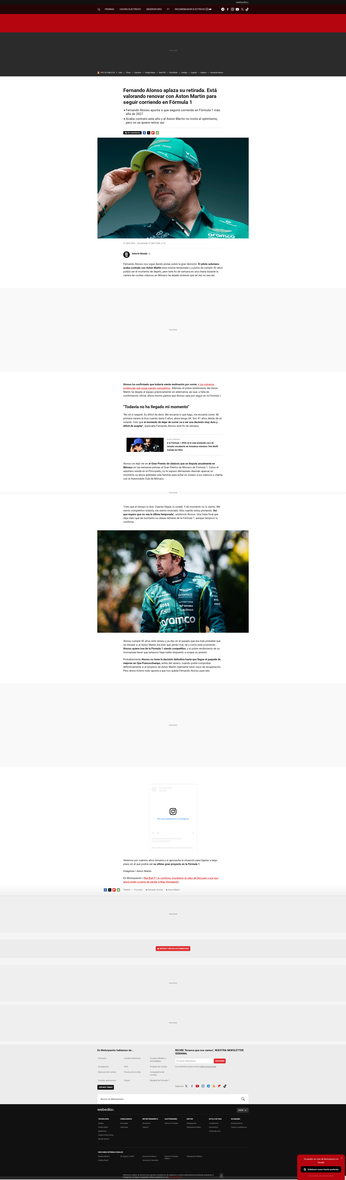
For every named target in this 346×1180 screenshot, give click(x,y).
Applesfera (102, 1131)
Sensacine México (149, 1156)
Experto (203, 73)
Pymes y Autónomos (239, 1127)
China (128, 73)
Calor (120, 73)
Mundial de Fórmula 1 (159, 1080)
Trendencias (214, 1123)
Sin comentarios (133, 133)
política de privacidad (208, 1067)
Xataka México (103, 1156)
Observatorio (154, 9)
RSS (214, 1086)
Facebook (227, 9)
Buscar (243, 1099)
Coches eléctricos (132, 1058)
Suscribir (219, 1061)
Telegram (222, 9)
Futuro (127, 1080)
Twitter (242, 9)
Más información (175, 1177)
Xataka (101, 1123)
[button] (141, 253)
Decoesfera (213, 1127)
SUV (126, 1066)
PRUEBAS (109, 9)
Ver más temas (105, 1087)
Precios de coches (132, 1072)
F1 (168, 9)
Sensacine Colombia (150, 1160)
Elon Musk (173, 73)
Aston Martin (174, 890)
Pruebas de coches (158, 1066)
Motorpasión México (194, 1156)
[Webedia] (242, 2)
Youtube (237, 9)
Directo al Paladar (171, 1123)
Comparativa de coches (157, 1073)
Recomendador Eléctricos (190, 9)
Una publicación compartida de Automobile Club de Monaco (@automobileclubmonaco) (189, 848)
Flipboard (153, 132)
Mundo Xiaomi (103, 1139)
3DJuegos (124, 1123)
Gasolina (137, 73)
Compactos (103, 1066)
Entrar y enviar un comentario (174, 949)
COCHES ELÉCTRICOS (130, 9)
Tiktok (247, 9)
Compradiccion (214, 1131)
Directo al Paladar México (171, 1157)
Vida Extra (124, 1127)
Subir (240, 1110)
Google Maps (150, 73)
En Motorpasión (173, 439)
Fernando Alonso (216, 73)
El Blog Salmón (236, 1123)
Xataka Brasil (103, 1160)
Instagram (232, 9)
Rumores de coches (107, 1072)
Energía (184, 73)
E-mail (157, 132)
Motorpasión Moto (194, 1127)
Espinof (145, 1127)
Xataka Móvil (103, 1127)
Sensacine (146, 1123)
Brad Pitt (162, 73)
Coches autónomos (107, 1080)
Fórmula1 (138, 890)
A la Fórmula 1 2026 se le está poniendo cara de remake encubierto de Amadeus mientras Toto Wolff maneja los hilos (192, 446)
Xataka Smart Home (106, 1135)
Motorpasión (191, 1123)
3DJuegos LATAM (127, 1156)
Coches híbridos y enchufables (158, 1059)
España (194, 73)
